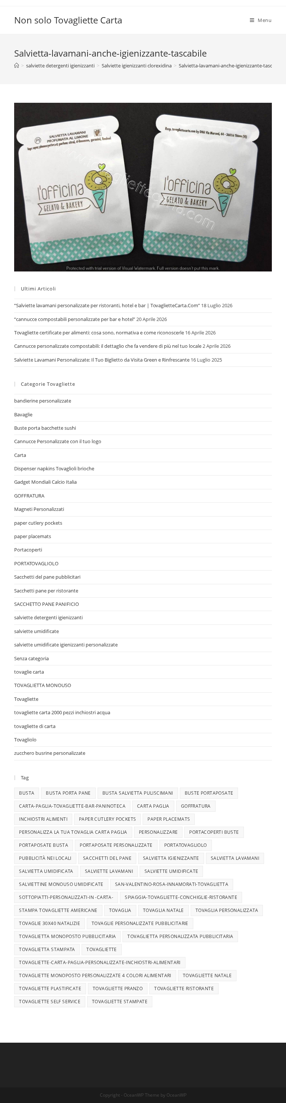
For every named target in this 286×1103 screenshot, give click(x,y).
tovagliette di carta (34, 726)
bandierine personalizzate (42, 400)
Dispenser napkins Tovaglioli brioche (54, 468)
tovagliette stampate (119, 1001)
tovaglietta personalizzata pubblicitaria (180, 936)
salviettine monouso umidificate (61, 884)
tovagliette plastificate (50, 988)
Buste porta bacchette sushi (45, 428)
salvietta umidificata (46, 871)
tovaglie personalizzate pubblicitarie (140, 923)
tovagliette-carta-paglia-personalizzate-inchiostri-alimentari (99, 962)
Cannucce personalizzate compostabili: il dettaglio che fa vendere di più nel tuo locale (107, 346)
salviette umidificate (36, 631)
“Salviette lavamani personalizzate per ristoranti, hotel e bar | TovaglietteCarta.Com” (107, 305)
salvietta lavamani (235, 858)
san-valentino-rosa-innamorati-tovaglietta (171, 884)
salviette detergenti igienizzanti (48, 617)
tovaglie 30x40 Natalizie (49, 923)
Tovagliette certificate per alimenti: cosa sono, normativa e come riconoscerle (99, 332)
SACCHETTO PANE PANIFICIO (46, 604)
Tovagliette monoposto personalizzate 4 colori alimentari (95, 975)
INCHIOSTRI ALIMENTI (43, 819)
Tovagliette (26, 699)
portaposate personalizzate (116, 845)
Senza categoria (31, 658)
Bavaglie (23, 414)
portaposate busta (43, 845)
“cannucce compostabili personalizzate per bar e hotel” (74, 319)
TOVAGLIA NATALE (163, 910)
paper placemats (32, 536)
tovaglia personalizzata (227, 910)
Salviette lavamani (109, 871)
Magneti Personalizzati (39, 509)
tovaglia (120, 910)
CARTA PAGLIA (153, 806)
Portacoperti (28, 549)
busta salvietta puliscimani (137, 793)
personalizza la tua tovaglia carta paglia (73, 832)
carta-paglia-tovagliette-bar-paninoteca (72, 806)
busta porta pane (68, 793)
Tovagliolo (25, 739)
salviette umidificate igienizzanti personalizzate (66, 644)
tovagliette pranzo (118, 988)
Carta (20, 455)
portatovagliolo (185, 845)
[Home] (16, 65)
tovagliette (101, 949)
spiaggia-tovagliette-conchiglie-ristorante (181, 897)
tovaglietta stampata (47, 949)
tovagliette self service (49, 1001)
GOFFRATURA (29, 495)
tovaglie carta (29, 671)
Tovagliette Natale (207, 975)
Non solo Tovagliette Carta (68, 20)
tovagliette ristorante (184, 988)
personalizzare (158, 832)
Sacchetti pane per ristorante (46, 590)
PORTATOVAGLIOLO (36, 563)
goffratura (196, 806)
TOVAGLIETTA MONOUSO (42, 685)
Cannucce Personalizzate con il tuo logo (57, 441)
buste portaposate (209, 793)
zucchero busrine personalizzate (49, 753)
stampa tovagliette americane (58, 910)
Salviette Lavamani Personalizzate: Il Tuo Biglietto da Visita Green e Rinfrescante (102, 359)
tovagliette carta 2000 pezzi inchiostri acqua (62, 712)
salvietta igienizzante (171, 858)
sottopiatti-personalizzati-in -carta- (66, 897)
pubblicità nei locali (45, 858)
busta (26, 793)
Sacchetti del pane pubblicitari (47, 576)
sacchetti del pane (107, 858)
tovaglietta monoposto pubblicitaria (67, 936)
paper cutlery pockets (38, 522)
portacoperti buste (214, 832)
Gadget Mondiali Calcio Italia (45, 482)
